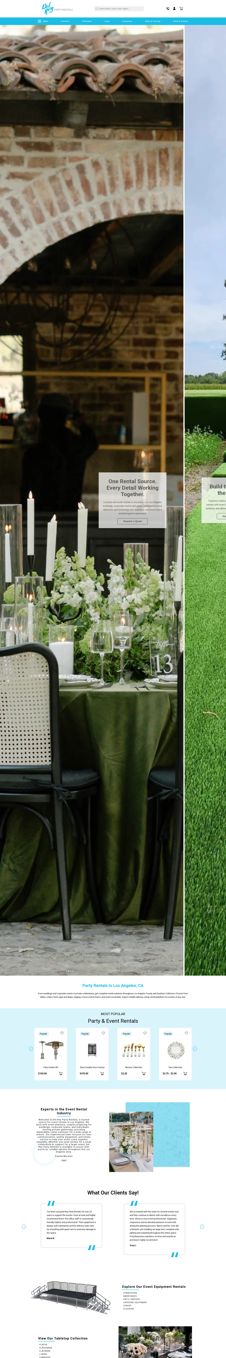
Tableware (87, 21)
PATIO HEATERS (131, 1299)
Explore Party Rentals (51, 521)
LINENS (43, 1354)
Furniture (65, 21)
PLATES (43, 1345)
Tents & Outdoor (180, 21)
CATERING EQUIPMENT (135, 1302)
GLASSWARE (45, 1348)
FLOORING (128, 1309)
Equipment (127, 21)
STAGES (127, 1306)
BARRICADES (130, 1296)
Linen (106, 21)
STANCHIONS (130, 1293)
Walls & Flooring (152, 21)
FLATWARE (44, 1351)
